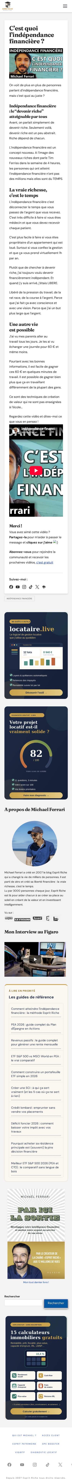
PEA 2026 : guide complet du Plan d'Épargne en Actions (33, 1027)
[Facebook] (11, 587)
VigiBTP (20, 1452)
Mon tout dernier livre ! (36, 1282)
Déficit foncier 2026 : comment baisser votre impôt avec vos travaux (32, 1127)
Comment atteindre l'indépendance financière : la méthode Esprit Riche (35, 1011)
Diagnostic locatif (44, 1452)
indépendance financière (19, 598)
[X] (37, 587)
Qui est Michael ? (24, 1435)
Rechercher (12, 1296)
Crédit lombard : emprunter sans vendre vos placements (33, 1110)
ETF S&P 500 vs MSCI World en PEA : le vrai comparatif (35, 1058)
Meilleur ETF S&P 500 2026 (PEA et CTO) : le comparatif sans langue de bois (35, 1167)
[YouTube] (18, 587)
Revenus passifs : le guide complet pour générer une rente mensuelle (34, 1042)
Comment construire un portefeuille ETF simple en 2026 (35, 1074)
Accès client (51, 1435)
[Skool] (44, 587)
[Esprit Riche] (7, 6)
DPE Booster (51, 1444)
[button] (65, 6)
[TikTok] (31, 587)
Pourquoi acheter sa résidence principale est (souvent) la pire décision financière (32, 1147)
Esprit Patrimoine (24, 1444)
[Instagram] (24, 587)
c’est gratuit (44, 562)
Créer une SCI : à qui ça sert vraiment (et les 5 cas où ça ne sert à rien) (35, 1092)
